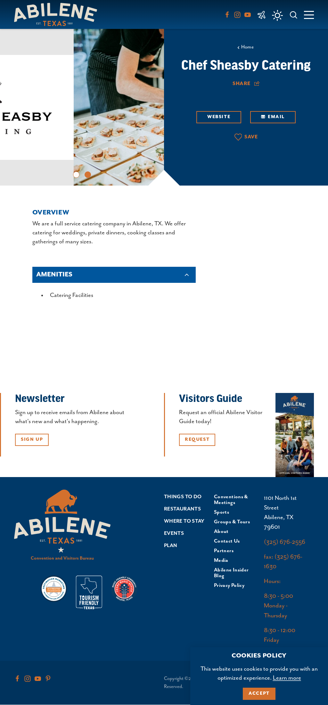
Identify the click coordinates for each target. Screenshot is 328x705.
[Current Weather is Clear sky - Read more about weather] (277, 15)
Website (218, 116)
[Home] (58, 14)
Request (197, 439)
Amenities (54, 274)
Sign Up (32, 439)
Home (247, 47)
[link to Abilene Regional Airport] (262, 14)
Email (276, 116)
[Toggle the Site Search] (293, 14)
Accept (259, 693)
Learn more (287, 678)
